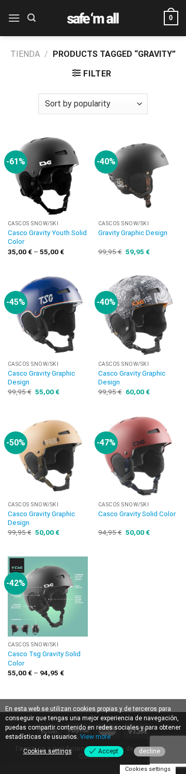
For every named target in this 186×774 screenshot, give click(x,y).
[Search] (31, 18)
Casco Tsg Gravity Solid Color (44, 658)
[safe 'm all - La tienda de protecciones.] (93, 18)
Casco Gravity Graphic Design (41, 377)
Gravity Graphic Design (132, 232)
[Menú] (14, 17)
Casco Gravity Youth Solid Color (47, 237)
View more (95, 736)
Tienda (25, 54)
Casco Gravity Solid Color (137, 513)
